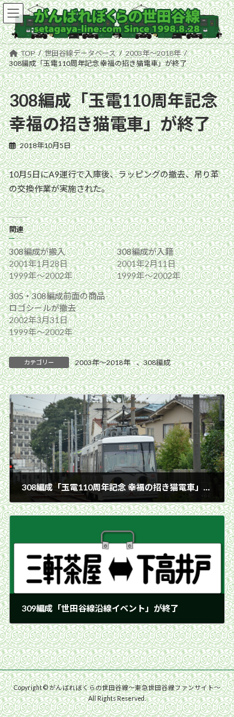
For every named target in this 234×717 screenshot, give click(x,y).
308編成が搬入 (37, 251)
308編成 (156, 362)
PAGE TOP (216, 683)
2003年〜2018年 (102, 362)
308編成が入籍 (145, 251)
